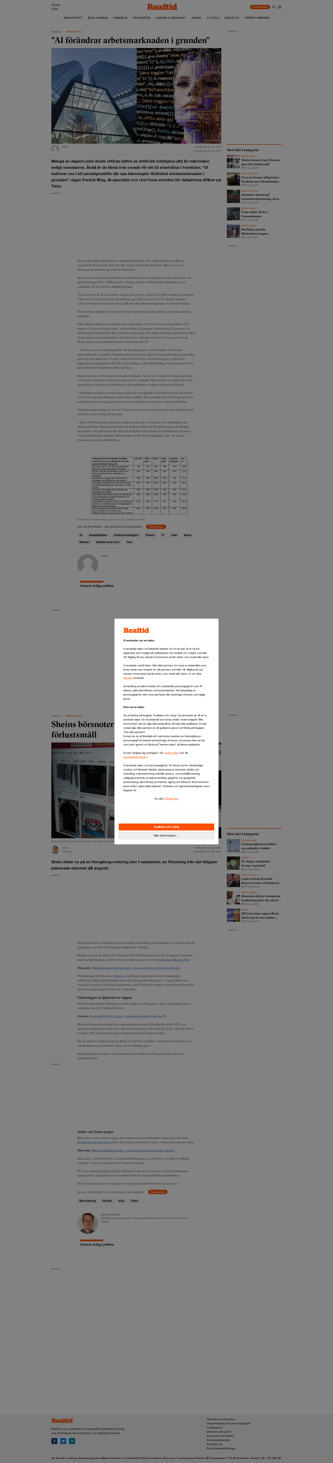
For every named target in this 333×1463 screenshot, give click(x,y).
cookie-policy (171, 752)
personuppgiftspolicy (135, 757)
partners (128, 678)
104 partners (171, 798)
